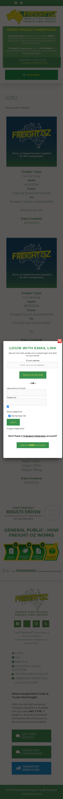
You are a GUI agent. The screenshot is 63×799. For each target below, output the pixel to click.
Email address (32, 360)
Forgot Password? (15, 428)
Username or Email (16, 388)
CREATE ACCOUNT (33, 445)
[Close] (60, 341)
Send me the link (33, 374)
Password (11, 397)
